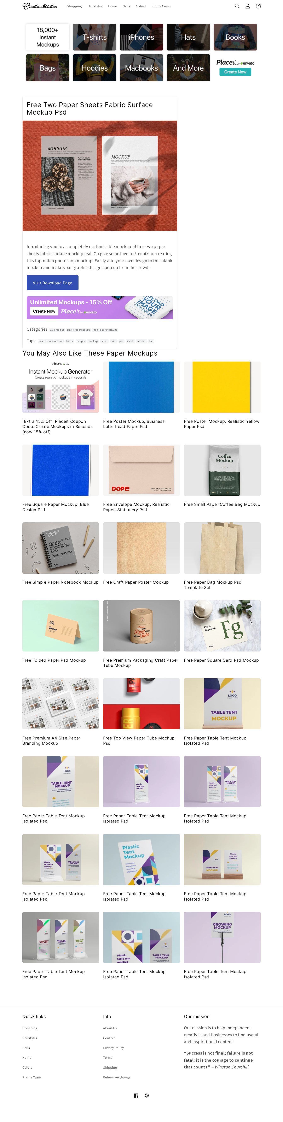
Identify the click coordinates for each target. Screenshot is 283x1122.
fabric (70, 341)
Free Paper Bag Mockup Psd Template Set (213, 585)
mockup (93, 341)
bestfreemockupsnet (51, 341)
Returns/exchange (117, 1077)
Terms (107, 1057)
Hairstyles (29, 1038)
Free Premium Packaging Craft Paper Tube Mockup (140, 663)
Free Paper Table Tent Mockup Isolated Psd (215, 741)
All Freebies (57, 329)
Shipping (110, 1067)
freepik (80, 341)
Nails (26, 1048)
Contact (109, 1038)
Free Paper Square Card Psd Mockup (221, 660)
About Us (110, 1028)
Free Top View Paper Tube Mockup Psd (138, 741)
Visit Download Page (52, 283)
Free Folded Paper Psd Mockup (54, 660)
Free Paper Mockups (105, 329)
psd (121, 341)
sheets (130, 341)
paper (104, 341)
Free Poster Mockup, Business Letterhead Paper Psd (133, 424)
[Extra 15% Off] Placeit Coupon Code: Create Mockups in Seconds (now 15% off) (57, 426)
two (151, 341)
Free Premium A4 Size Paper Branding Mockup (51, 741)
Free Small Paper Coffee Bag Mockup (222, 504)
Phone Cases (32, 1077)
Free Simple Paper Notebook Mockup (60, 582)
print (113, 341)
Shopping (29, 1028)
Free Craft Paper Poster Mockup (136, 582)
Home (26, 1057)
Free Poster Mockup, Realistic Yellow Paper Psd (222, 424)
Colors (27, 1067)
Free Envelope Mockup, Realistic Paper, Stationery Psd (136, 507)
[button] (237, 6)
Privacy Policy (113, 1048)
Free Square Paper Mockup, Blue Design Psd (55, 507)
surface (141, 341)
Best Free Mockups (78, 329)
